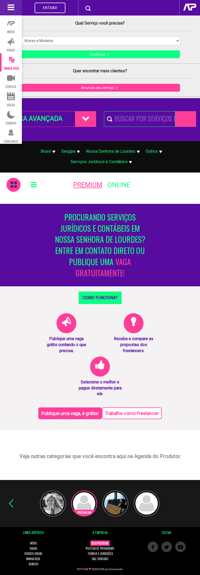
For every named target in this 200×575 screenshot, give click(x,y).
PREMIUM (87, 185)
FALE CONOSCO (100, 559)
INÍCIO (33, 543)
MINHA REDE (33, 559)
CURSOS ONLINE (33, 554)
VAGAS (33, 548)
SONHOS (33, 564)
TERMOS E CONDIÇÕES (100, 554)
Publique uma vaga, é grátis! (70, 413)
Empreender (116, 569)
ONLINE (119, 185)
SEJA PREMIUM (100, 543)
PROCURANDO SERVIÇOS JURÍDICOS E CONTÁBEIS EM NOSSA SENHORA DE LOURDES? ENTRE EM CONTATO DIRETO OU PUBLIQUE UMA (100, 245)
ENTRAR (50, 8)
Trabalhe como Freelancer (132, 413)
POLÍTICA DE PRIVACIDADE (100, 548)
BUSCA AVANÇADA (35, 118)
